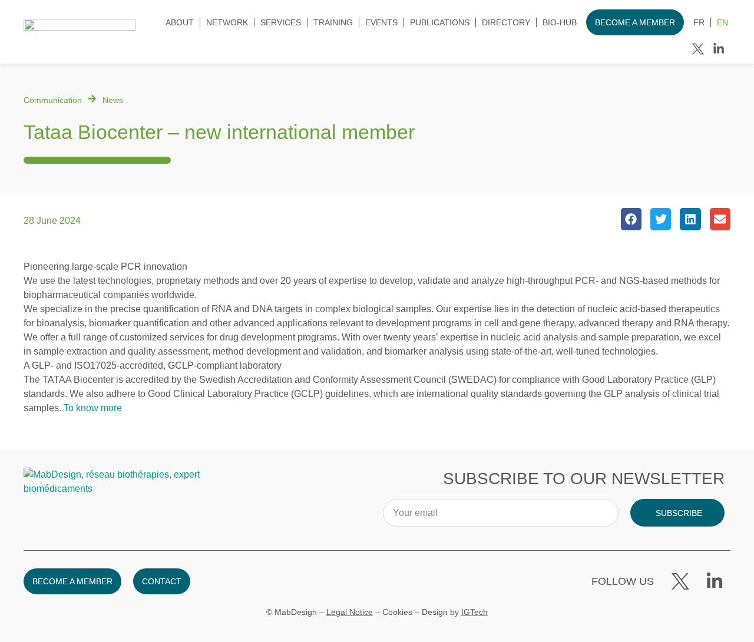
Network (227, 22)
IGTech (474, 612)
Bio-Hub (560, 22)
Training (333, 22)
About (180, 22)
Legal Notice (349, 612)
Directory (506, 22)
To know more (93, 408)
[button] (631, 219)
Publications (439, 22)
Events (381, 22)
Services (280, 22)
